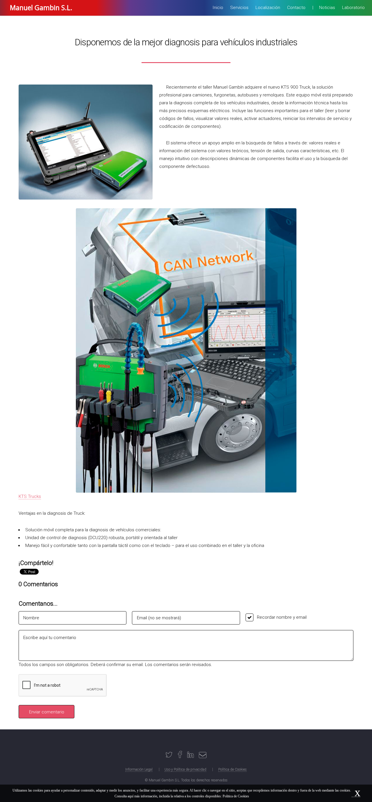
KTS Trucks (30, 496)
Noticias (327, 7)
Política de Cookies (232, 769)
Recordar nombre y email (282, 617)
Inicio (217, 7)
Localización (267, 7)
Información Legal (139, 769)
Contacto (296, 7)
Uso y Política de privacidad (185, 769)
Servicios (239, 7)
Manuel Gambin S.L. (41, 7)
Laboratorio (353, 7)
